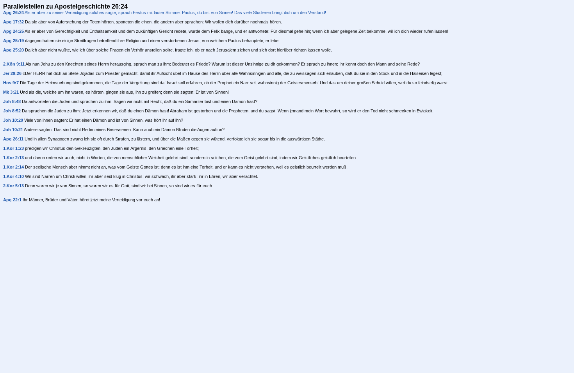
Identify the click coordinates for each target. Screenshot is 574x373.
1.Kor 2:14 (13, 167)
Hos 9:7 (11, 82)
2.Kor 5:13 (13, 185)
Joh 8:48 (12, 101)
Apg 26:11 (13, 139)
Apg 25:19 (13, 40)
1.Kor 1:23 (13, 148)
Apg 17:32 (13, 22)
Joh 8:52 (12, 110)
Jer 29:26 (12, 73)
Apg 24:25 (13, 31)
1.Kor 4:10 (13, 176)
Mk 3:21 (11, 92)
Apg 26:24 (13, 12)
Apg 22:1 (12, 199)
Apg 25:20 (13, 50)
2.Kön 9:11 (14, 64)
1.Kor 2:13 (13, 157)
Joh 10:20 (13, 120)
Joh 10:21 (13, 129)
